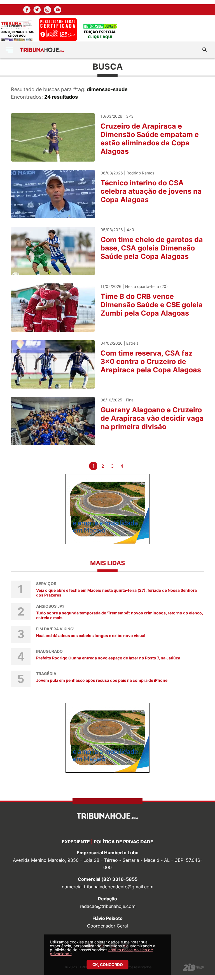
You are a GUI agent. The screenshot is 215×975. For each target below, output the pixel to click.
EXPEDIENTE (76, 841)
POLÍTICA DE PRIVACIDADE (123, 841)
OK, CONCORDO (107, 964)
